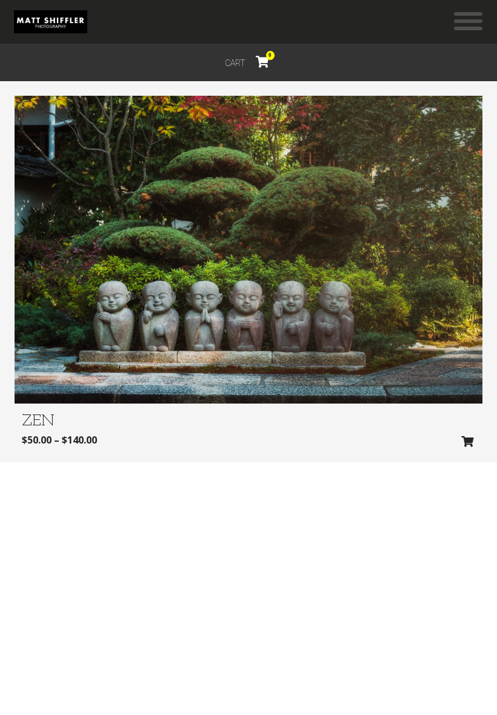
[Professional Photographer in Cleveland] (50, 21)
